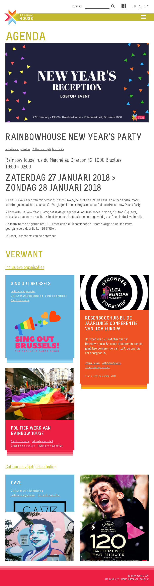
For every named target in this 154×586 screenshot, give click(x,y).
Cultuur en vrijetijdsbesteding (48, 149)
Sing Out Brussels (31, 283)
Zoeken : (78, 6)
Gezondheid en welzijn (23, 445)
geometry (114, 578)
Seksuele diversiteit (56, 295)
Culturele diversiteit (49, 495)
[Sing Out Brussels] (39, 332)
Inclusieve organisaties (17, 149)
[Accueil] (18, 17)
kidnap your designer (138, 578)
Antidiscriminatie (20, 300)
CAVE (16, 482)
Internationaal (92, 363)
